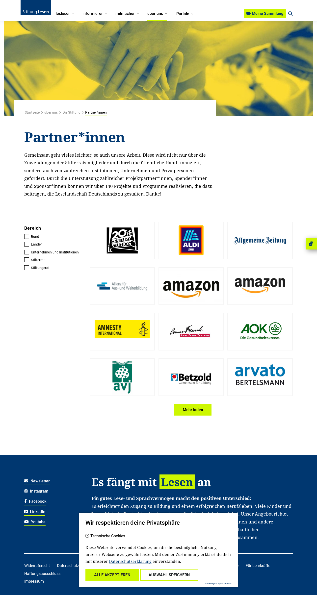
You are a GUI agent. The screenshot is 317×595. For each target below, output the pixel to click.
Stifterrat (38, 260)
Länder (36, 244)
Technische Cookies (107, 536)
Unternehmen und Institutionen (55, 252)
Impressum (34, 581)
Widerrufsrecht (37, 565)
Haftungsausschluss (42, 573)
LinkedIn (37, 511)
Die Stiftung (71, 112)
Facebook (37, 501)
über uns (51, 112)
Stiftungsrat (40, 268)
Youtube (38, 522)
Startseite (32, 112)
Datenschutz (68, 565)
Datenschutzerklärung (130, 561)
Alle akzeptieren (112, 574)
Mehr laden (193, 409)
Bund (35, 237)
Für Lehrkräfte (258, 565)
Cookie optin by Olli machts (218, 583)
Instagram (38, 491)
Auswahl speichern (169, 574)
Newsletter (39, 481)
